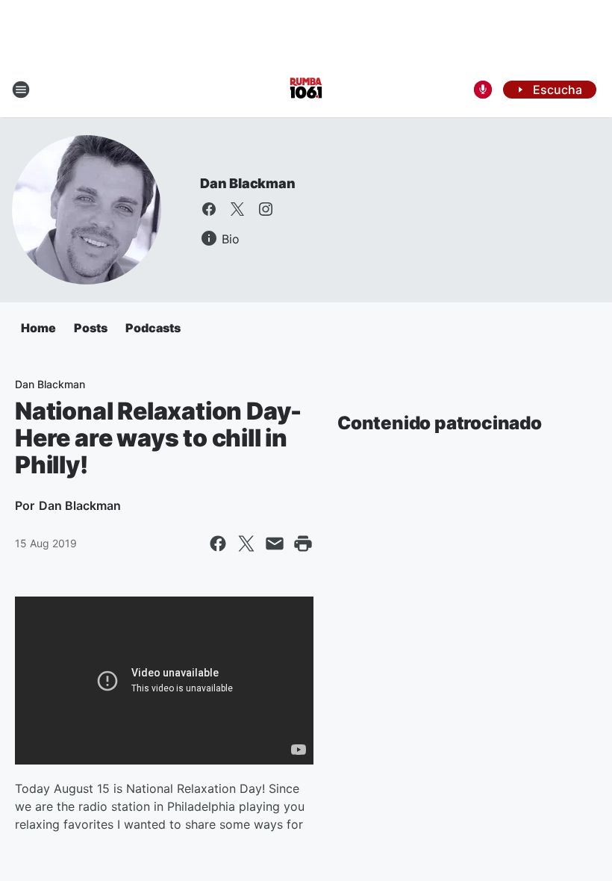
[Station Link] (306, 89)
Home (38, 327)
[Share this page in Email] (274, 543)
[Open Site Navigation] (21, 90)
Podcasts (153, 327)
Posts (90, 327)
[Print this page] (303, 543)
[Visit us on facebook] (209, 209)
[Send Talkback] (483, 90)
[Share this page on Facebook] (217, 543)
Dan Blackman (248, 183)
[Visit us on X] (237, 209)
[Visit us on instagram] (266, 209)
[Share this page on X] (246, 543)
